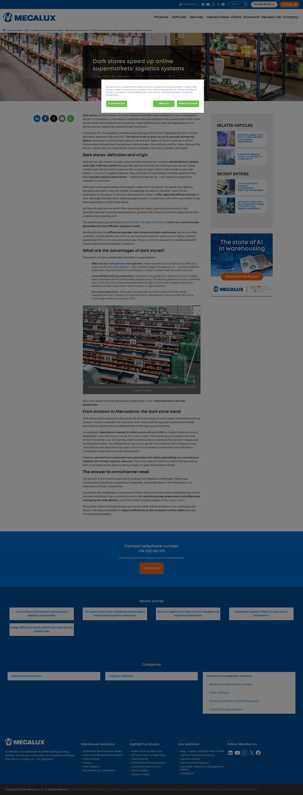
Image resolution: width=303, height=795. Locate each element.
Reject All (164, 103)
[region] (152, 96)
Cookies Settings (116, 103)
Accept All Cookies (188, 103)
